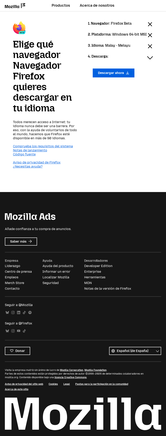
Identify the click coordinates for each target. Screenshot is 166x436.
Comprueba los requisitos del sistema (43, 146)
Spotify (30, 312)
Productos (61, 5)
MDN (88, 283)
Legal (66, 384)
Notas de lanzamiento (30, 150)
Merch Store (14, 283)
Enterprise (92, 271)
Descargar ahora (111, 73)
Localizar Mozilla (56, 277)
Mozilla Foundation (95, 370)
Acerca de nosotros (97, 5)
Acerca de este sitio (16, 389)
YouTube (18, 331)
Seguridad (51, 283)
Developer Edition (98, 266)
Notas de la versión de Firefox (107, 288)
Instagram (13, 312)
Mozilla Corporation (71, 370)
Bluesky (7, 312)
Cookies (53, 384)
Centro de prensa (18, 271)
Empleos (11, 277)
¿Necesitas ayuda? (28, 166)
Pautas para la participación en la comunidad (101, 384)
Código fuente (24, 154)
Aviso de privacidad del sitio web (24, 384)
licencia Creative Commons (70, 377)
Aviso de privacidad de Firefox (37, 162)
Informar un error (56, 271)
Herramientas (94, 277)
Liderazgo (12, 266)
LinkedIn (18, 312)
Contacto (12, 288)
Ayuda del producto (58, 266)
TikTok (24, 312)
